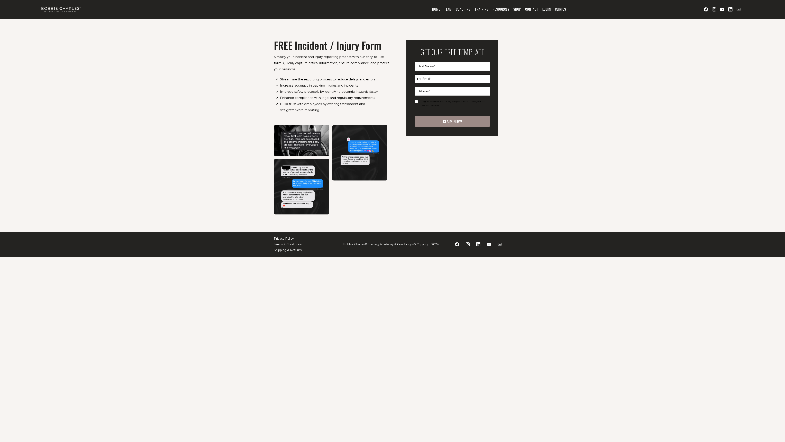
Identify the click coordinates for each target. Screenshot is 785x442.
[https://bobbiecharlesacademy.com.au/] (60, 9)
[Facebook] (706, 9)
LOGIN (546, 9)
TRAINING (482, 9)
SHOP (517, 9)
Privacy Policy (284, 238)
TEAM (448, 9)
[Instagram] (714, 9)
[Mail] (739, 9)
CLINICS (560, 9)
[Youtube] (722, 9)
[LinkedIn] (730, 9)
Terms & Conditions (288, 244)
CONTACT (531, 9)
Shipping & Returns (288, 250)
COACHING (463, 9)
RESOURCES (501, 9)
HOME (436, 9)
